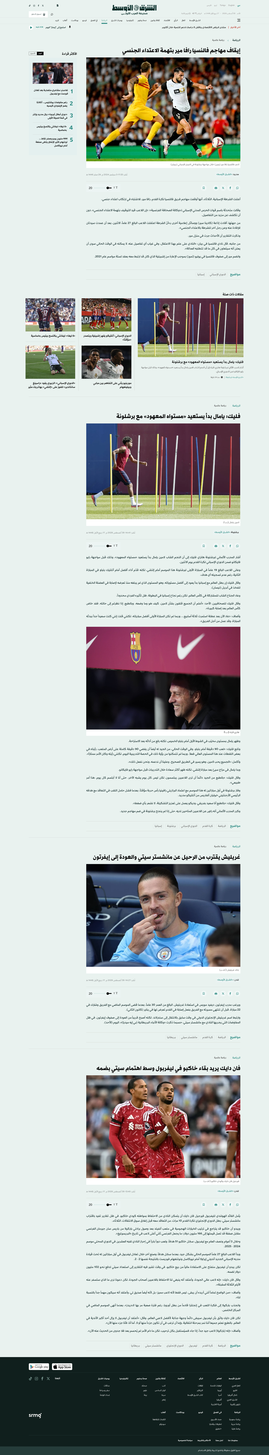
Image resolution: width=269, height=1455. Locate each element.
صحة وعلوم (142, 21)
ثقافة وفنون (155, 21)
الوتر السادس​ (160, 1391)
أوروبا (219, 1391)
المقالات (200, 1386)
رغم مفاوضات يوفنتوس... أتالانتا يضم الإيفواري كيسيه (52, 104)
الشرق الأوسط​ (195, 21)
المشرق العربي (232, 1400)
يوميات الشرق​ (116, 21)
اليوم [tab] (40, 53)
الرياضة (104, 21)
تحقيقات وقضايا (215, 1424)
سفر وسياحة (104, 1391)
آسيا (220, 1395)
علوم (145, 1391)
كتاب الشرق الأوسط (195, 1395)
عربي (238, 6)
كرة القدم (207, 826)
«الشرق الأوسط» (224, 174)
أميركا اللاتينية (216, 1405)
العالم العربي (236, 1386)
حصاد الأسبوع (216, 1420)
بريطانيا (171, 1037)
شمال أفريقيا (232, 1395)
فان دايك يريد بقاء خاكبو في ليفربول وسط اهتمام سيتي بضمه (168, 1068)
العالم (183, 21)
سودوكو (162, 1424)
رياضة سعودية (234, 1420)
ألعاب (65, 21)
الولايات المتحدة (216, 1386)
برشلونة (171, 826)
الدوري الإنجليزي (175, 1346)
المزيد (57, 21)
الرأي (176, 21)
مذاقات (107, 1386)
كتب (164, 1386)
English (231, 6)
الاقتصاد (167, 21)
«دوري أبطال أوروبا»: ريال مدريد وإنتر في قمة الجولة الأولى (50, 116)
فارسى (209, 6)
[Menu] (238, 20)
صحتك (144, 1386)
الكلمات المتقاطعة (159, 1420)
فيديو (84, 21)
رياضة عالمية (218, 40)
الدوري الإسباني (218, 274)
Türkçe (223, 6)
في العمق (94, 21)
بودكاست (74, 21)
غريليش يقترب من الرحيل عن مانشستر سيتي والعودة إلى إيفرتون (166, 857)
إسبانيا (201, 274)
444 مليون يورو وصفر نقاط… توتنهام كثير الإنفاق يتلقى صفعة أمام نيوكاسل (51, 142)
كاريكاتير (200, 1391)
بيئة (145, 1395)
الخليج (235, 1391)
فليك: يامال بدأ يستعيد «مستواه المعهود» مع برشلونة (207, 362)
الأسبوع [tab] (33, 53)
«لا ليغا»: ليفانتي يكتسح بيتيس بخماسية (53, 336)
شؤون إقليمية (235, 1405)
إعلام (164, 1400)
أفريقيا (219, 1400)
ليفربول (193, 1346)
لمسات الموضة (105, 1395)
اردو (215, 6)
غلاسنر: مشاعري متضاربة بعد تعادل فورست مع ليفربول (51, 92)
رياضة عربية (235, 1424)
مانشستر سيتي (189, 1037)
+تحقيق (218, 1429)
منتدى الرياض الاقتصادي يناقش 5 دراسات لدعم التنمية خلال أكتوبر (194, 27)
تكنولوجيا (130, 21)
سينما (164, 1395)
